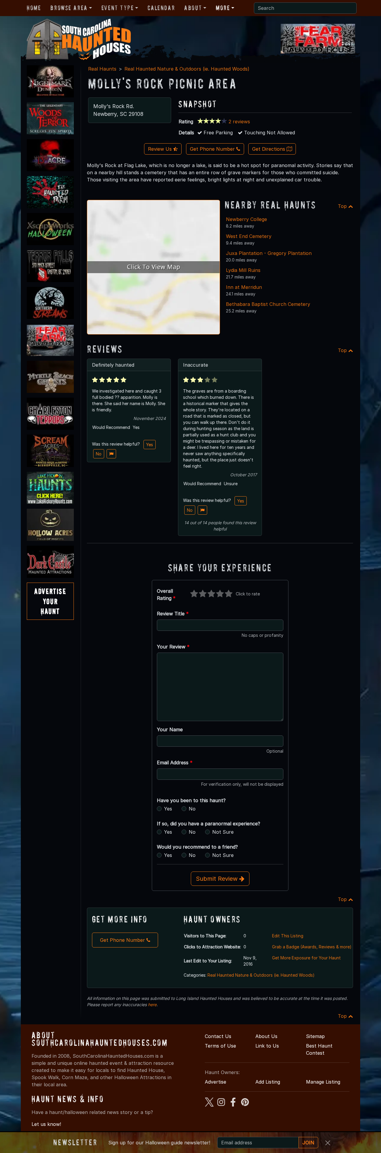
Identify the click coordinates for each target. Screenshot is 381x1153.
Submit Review (217, 878)
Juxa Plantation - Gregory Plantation (269, 253)
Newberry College (246, 219)
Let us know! (46, 1124)
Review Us (160, 149)
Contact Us (218, 1036)
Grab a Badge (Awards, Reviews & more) (312, 946)
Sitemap (315, 1036)
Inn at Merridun (244, 287)
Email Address (175, 762)
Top (343, 206)
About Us (266, 1036)
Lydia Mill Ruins (243, 270)
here (152, 1004)
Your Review (173, 647)
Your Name (170, 729)
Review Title (173, 614)
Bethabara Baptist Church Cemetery (268, 304)
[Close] (327, 1142)
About (193, 7)
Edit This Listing (287, 935)
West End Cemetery (248, 236)
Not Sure (223, 832)
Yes (149, 444)
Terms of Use (220, 1046)
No (99, 453)
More (223, 7)
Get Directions (269, 149)
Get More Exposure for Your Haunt (306, 957)
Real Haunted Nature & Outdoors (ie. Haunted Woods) (186, 69)
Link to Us (267, 1046)
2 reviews (239, 122)
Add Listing (267, 1082)
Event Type (118, 7)
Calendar (161, 7)
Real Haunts (102, 69)
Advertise (215, 1082)
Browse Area (68, 7)
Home (34, 7)
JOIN (308, 1143)
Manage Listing (323, 1082)
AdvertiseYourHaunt (50, 601)
